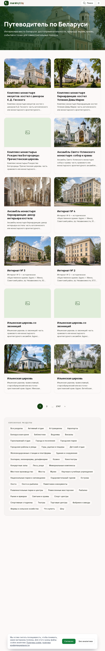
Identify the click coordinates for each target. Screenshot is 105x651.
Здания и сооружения (66, 453)
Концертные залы (18, 465)
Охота (13, 484)
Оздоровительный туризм (63, 478)
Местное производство (21, 472)
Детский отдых (77, 447)
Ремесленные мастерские (61, 490)
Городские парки (68, 441)
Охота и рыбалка (30, 484)
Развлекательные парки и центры (26, 490)
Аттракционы (55, 428)
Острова (85, 478)
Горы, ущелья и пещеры (53, 447)
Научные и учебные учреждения (77, 472)
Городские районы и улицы (23, 447)
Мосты (41, 472)
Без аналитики (86, 641)
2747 (58, 406)
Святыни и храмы (40, 496)
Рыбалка (83, 490)
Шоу (62, 509)
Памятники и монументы (55, 484)
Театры (41, 502)
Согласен (68, 641)
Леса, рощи (38, 465)
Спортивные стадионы (21, 502)
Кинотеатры (71, 459)
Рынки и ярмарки (18, 496)
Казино (56, 459)
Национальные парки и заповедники (27, 478)
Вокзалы (69, 434)
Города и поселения (45, 441)
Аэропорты (72, 428)
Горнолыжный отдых (20, 441)
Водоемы (55, 434)
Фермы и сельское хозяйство (24, 509)
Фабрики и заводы (81, 502)
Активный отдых (36, 428)
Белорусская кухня (19, 434)
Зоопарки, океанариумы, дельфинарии (29, 459)
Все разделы (16, 428)
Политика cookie (34, 642)
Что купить (49, 509)
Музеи (53, 472)
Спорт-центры (61, 496)
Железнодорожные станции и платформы (30, 453)
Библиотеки (40, 434)
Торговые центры (58, 502)
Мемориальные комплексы (62, 465)
